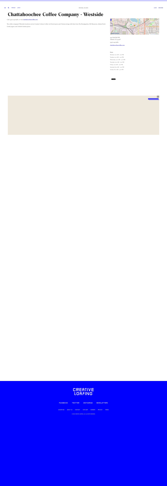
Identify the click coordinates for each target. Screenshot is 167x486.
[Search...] (8, 8)
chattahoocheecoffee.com (30, 19)
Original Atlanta (83, 7)
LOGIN (155, 7)
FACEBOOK (63, 403)
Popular (13, 7)
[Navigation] (4, 8)
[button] (158, 97)
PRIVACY (100, 409)
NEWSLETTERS (102, 403)
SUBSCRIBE (160, 7)
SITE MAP (85, 409)
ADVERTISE (61, 409)
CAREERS (92, 409)
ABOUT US (69, 409)
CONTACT (77, 409)
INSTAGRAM (88, 403)
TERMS (107, 409)
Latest (18, 7)
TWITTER (75, 403)
